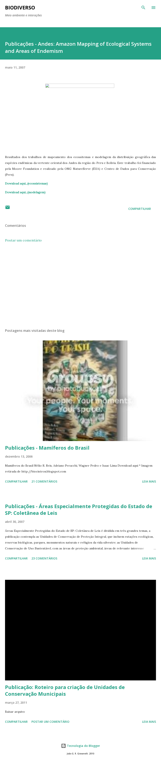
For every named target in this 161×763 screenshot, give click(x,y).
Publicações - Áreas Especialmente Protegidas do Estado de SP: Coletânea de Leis (78, 509)
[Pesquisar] (143, 7)
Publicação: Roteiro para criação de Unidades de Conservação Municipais (65, 690)
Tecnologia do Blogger (83, 746)
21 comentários (44, 481)
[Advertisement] (80, 285)
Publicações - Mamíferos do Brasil (47, 447)
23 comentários (44, 558)
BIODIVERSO (20, 7)
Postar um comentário (23, 240)
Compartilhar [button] (139, 209)
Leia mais (149, 481)
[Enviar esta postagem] (7, 209)
